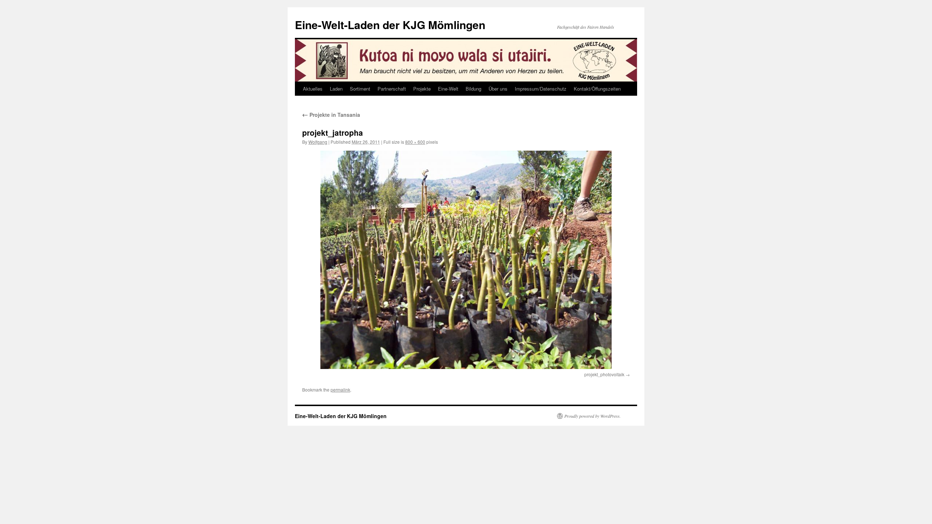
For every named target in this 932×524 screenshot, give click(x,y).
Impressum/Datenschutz (540, 88)
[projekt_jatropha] (466, 260)
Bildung (473, 88)
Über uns (498, 88)
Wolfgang (317, 142)
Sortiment (360, 88)
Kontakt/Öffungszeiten (597, 88)
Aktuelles (313, 88)
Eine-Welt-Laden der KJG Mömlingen (390, 24)
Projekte (422, 88)
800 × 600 (415, 142)
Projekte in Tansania (331, 114)
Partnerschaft (392, 88)
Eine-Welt (448, 88)
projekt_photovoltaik (604, 374)
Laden (336, 88)
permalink (340, 389)
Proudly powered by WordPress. (592, 416)
